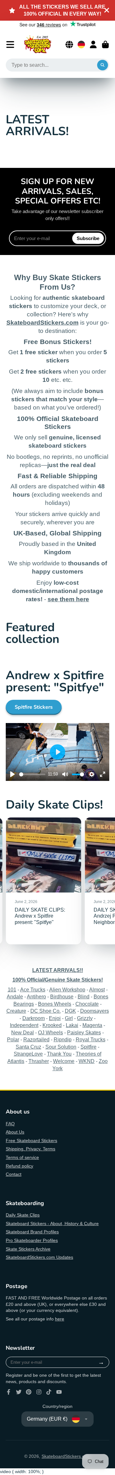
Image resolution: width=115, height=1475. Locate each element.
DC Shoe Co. (45, 1011)
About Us (15, 1131)
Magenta (92, 1025)
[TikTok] (49, 1392)
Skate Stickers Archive (28, 1248)
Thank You (59, 1054)
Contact (13, 1174)
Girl (69, 1018)
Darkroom (33, 1018)
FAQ (10, 1123)
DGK (70, 1011)
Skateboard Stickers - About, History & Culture (52, 1223)
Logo (38, 44)
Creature (16, 1011)
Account (93, 44)
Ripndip (63, 1039)
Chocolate (87, 1004)
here (59, 1318)
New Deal (22, 1032)
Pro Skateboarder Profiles (32, 1240)
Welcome (63, 1061)
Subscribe (88, 238)
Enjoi (55, 1018)
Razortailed (36, 1039)
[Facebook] (9, 1392)
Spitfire (88, 1047)
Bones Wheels (54, 1004)
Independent (24, 1025)
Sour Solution (60, 1047)
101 (12, 989)
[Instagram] (39, 1392)
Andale (15, 996)
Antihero (36, 996)
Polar (13, 1039)
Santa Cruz (28, 1047)
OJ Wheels (50, 1032)
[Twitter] (19, 1392)
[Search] (102, 65)
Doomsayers (94, 1011)
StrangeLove (28, 1054)
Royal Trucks (90, 1039)
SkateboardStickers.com (66, 1456)
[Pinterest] (29, 1392)
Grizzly (85, 1018)
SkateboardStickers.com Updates (39, 1257)
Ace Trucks (32, 989)
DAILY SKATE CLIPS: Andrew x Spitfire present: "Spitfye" (43, 880)
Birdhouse (61, 996)
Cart (105, 44)
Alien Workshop (67, 989)
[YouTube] (59, 1392)
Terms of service (22, 1157)
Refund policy (19, 1165)
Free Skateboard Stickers (31, 1140)
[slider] (32, 774)
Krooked (52, 1025)
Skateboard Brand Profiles (32, 1231)
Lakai (72, 1025)
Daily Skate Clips (23, 1214)
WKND (87, 1061)
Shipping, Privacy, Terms (30, 1148)
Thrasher (38, 1061)
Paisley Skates (84, 1032)
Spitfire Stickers (34, 707)
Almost (97, 989)
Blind (83, 996)
